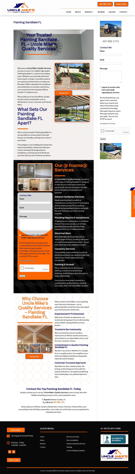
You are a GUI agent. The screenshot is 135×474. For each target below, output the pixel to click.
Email (21, 207)
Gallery (112, 12)
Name (21, 199)
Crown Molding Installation (75, 450)
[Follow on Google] (9, 451)
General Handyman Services (75, 443)
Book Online (16, 430)
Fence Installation (72, 440)
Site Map (92, 471)
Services (88, 12)
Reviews (101, 12)
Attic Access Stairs (72, 437)
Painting (69, 447)
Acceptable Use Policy (27, 261)
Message (23, 216)
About (78, 12)
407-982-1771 (105, 4)
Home (68, 12)
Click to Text (121, 4)
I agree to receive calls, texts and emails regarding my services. (34, 236)
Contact (123, 12)
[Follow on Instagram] (13, 451)
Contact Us (63, 93)
